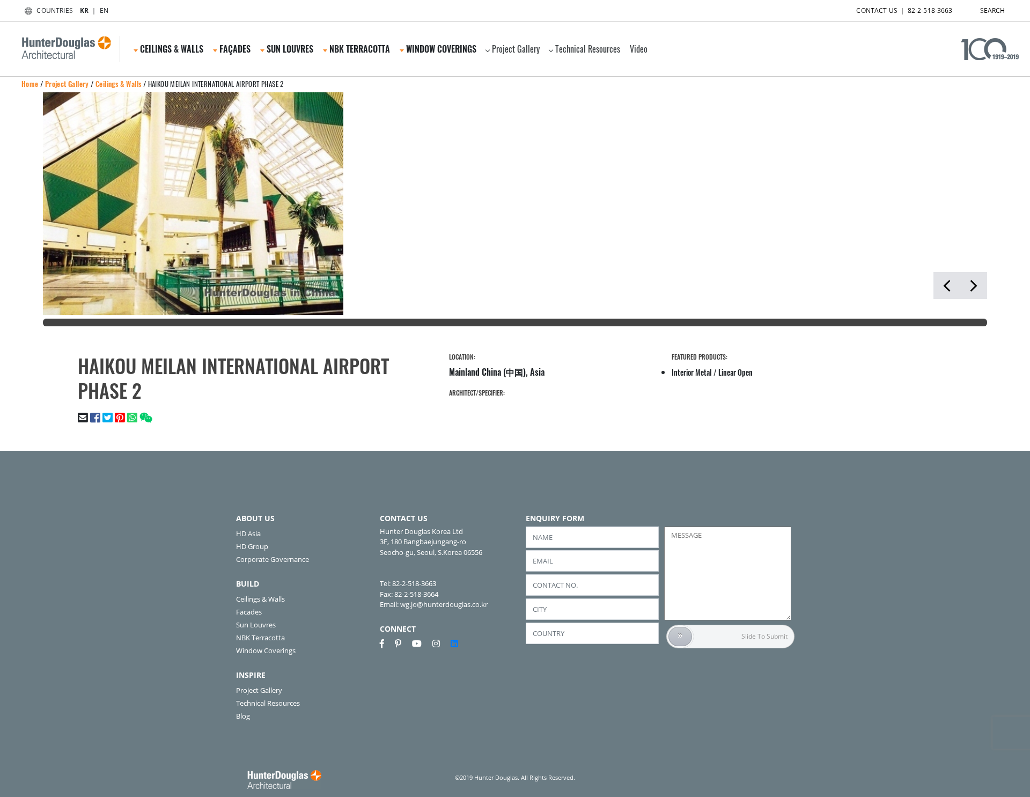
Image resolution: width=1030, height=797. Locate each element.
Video (639, 48)
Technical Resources (587, 48)
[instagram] (440, 643)
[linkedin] (454, 643)
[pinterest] (402, 643)
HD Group (252, 546)
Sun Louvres (256, 625)
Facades (249, 612)
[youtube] (421, 643)
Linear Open (735, 372)
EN (104, 10)
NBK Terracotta (260, 637)
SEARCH (992, 10)
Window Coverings (266, 650)
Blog (243, 716)
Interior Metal (692, 372)
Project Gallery (516, 48)
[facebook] (386, 643)
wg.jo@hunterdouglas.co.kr (444, 604)
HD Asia (248, 533)
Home (30, 83)
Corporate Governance (272, 559)
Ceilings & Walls (118, 83)
